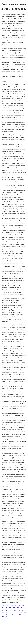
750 (15, 609)
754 (11, 610)
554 (7, 610)
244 (25, 612)
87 (10, 612)
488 (6, 607)
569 (7, 605)
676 (23, 609)
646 (14, 607)
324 (7, 616)
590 (11, 609)
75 (21, 612)
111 (23, 605)
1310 (3, 609)
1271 (15, 610)
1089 (7, 614)
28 (2, 607)
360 (3, 610)
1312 (11, 605)
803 (14, 612)
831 (18, 612)
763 (21, 607)
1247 (20, 614)
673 (15, 614)
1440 (11, 614)
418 (15, 605)
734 (10, 607)
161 (3, 612)
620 (3, 616)
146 (19, 610)
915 (7, 609)
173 (18, 607)
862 (7, 612)
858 (19, 605)
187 (3, 614)
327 (22, 610)
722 (23, 614)
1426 (3, 605)
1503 (19, 609)
